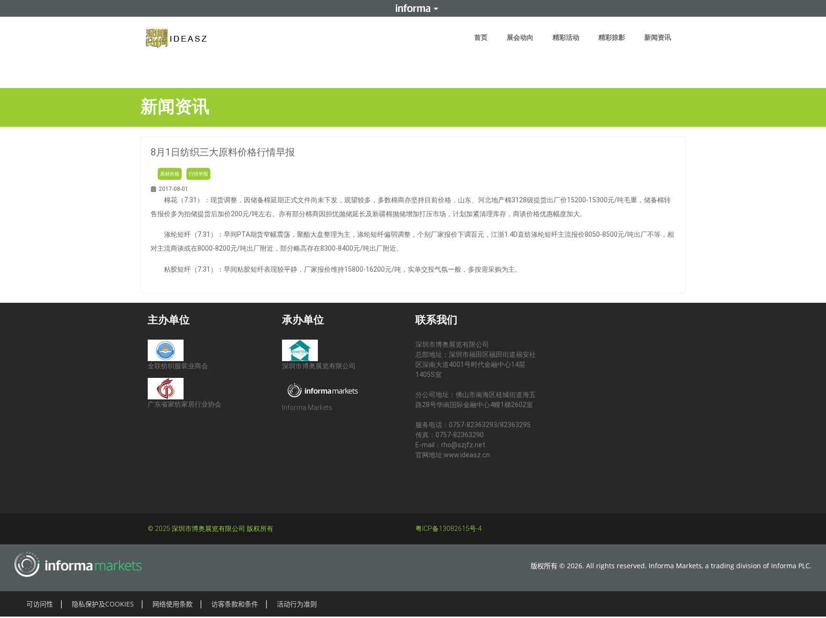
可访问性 (39, 603)
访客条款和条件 (234, 603)
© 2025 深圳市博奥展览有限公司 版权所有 (210, 528)
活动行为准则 (297, 603)
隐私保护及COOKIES (103, 603)
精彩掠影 (611, 37)
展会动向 (520, 37)
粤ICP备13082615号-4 (448, 528)
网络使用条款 (172, 603)
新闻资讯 (657, 37)
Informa (413, 8)
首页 (481, 37)
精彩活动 (566, 37)
